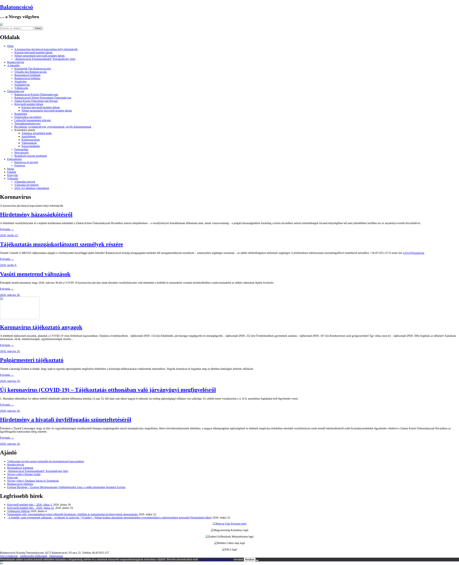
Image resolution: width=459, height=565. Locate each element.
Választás (12, 178)
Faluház (11, 172)
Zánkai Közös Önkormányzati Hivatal (36, 100)
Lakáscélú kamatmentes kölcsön (32, 120)
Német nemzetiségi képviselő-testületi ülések (39, 55)
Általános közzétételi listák (37, 133)
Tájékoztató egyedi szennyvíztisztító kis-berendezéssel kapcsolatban (45, 461)
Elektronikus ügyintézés (27, 117)
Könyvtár (12, 175)
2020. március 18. (10, 410)
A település (13, 65)
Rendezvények (15, 62)
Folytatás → (7, 229)
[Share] (447, 4)
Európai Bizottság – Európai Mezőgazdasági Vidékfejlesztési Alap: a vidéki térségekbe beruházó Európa (66, 487)
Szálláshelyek (22, 84)
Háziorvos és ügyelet (26, 162)
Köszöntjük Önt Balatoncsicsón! (32, 68)
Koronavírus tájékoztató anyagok (41, 327)
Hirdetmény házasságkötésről (36, 214)
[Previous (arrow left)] (6, 283)
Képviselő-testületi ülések (28, 104)
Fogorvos (19, 165)
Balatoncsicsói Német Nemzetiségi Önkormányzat (42, 97)
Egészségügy (14, 159)
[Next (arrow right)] (452, 283)
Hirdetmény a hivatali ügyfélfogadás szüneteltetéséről (65, 419)
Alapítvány (20, 81)
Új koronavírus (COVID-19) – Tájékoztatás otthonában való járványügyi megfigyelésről (108, 389)
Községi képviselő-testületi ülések (33, 52)
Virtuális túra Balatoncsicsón (30, 71)
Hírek (10, 46)
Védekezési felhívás (18, 511)
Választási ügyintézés (26, 184)
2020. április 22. (9, 235)
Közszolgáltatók (31, 146)
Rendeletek (20, 113)
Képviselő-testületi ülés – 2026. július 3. (29, 504)
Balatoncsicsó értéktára (27, 78)
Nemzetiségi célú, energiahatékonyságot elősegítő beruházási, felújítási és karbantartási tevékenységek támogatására (72, 514)
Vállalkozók (21, 88)
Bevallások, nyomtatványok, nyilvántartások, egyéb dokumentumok (52, 126)
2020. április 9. (8, 265)
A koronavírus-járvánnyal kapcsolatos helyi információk (46, 49)
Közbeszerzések (31, 139)
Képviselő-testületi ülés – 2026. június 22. (31, 507)
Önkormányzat (15, 91)
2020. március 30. (10, 294)
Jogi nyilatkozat (9, 555)
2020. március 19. (10, 351)
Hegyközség (21, 152)
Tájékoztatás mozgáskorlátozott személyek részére (61, 244)
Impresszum (56, 555)
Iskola (10, 168)
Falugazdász (21, 149)
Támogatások (29, 142)
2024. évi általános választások (31, 188)
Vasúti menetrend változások (35, 274)
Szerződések (29, 136)
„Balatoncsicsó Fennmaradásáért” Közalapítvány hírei (44, 58)
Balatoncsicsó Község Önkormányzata (36, 94)
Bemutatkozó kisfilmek (27, 75)
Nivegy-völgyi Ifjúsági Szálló (24, 474)
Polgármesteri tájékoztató (31, 360)
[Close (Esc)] (455, 4)
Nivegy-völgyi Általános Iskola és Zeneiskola (33, 480)
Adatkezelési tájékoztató (33, 555)
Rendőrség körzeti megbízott (30, 155)
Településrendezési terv (27, 123)
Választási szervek (24, 181)
